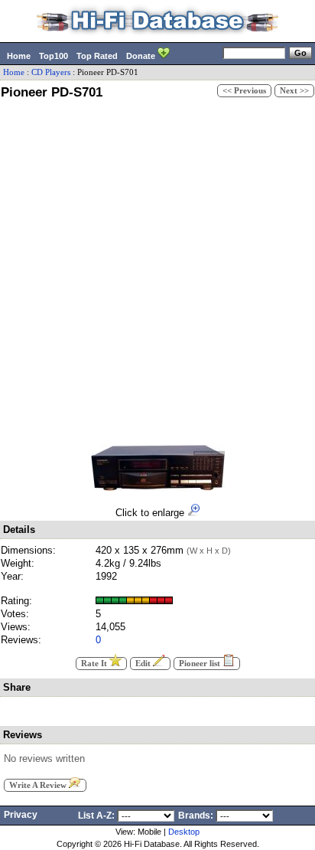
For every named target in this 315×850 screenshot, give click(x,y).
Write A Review (39, 785)
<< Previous (244, 91)
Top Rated (97, 55)
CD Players (50, 72)
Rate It (95, 663)
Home (19, 55)
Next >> (294, 91)
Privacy (20, 814)
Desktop (184, 831)
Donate (142, 55)
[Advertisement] (157, 269)
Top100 (53, 55)
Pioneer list (200, 663)
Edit (144, 663)
